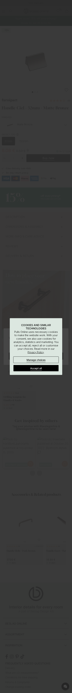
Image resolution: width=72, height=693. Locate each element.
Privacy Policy (36, 352)
